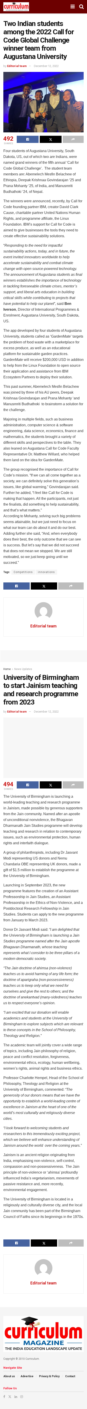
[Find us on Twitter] (9, 1396)
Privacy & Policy (49, 1376)
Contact (70, 1376)
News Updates (23, 669)
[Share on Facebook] (28, 139)
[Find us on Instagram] (21, 1396)
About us (9, 1376)
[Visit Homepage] (16, 6)
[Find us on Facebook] (4, 1396)
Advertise (27, 1376)
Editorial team (17, 66)
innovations (46, 572)
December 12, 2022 (46, 66)
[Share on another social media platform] (73, 139)
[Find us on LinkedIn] (15, 1396)
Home (7, 669)
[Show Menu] (72, 6)
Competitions (23, 572)
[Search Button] (81, 6)
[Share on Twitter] (51, 139)
